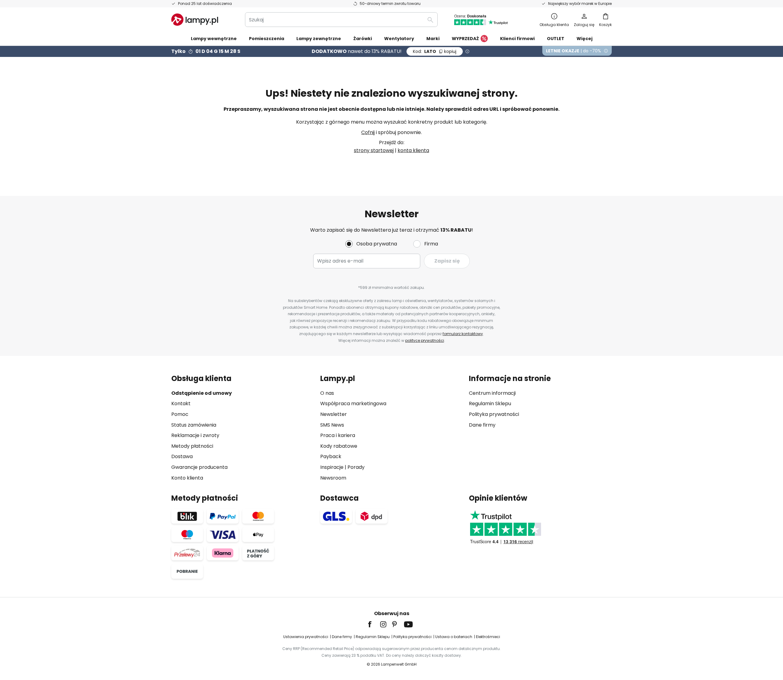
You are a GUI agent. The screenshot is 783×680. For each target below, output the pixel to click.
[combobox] (341, 20)
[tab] (242, 428)
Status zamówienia (193, 424)
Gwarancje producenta (199, 467)
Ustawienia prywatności (305, 636)
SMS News (332, 424)
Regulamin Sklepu (490, 403)
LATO (434, 51)
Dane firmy (482, 424)
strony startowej (374, 150)
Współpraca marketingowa (353, 403)
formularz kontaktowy (463, 333)
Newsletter (333, 414)
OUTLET (555, 38)
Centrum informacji (492, 393)
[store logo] (194, 19)
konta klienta (413, 150)
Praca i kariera (337, 435)
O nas (327, 393)
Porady (356, 467)
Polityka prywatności (494, 414)
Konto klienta (187, 477)
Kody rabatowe (338, 446)
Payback (330, 456)
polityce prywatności (424, 340)
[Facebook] (373, 624)
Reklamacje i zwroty (195, 435)
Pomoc (179, 414)
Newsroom (333, 477)
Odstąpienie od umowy (201, 393)
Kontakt (181, 403)
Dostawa (182, 456)
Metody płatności (192, 446)
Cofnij (368, 132)
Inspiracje (331, 467)
